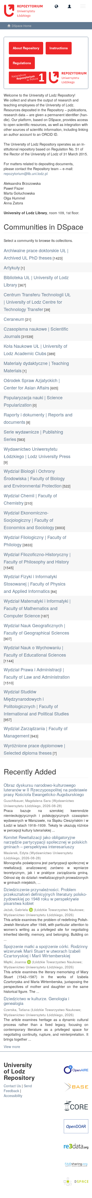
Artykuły (12, 267)
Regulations (22, 63)
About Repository (26, 48)
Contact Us (12, 1085)
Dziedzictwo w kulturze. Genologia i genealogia (36, 1000)
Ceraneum (14, 319)
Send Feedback (18, 1088)
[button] (56, 6)
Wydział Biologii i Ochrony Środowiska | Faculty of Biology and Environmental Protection (34, 478)
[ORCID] (31, 909)
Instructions (59, 48)
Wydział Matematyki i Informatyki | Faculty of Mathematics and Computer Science (37, 608)
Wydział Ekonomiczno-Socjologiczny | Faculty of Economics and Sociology (29, 519)
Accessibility (13, 1095)
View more (12, 1046)
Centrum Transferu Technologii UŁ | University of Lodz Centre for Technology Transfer (37, 301)
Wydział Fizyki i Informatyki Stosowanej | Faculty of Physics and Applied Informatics (35, 583)
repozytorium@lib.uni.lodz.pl (26, 173)
